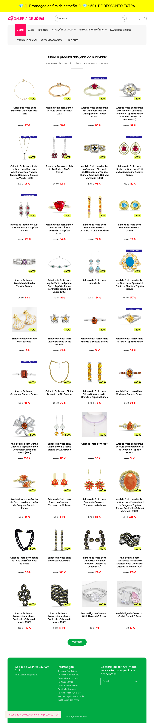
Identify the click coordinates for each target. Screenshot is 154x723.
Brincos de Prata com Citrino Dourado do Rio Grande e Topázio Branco (94, 394)
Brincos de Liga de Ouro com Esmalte (24, 340)
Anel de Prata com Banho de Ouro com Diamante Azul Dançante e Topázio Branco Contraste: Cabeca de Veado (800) (94, 172)
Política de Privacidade (68, 674)
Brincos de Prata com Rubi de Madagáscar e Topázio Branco (24, 227)
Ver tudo (77, 642)
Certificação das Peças (68, 700)
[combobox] (91, 18)
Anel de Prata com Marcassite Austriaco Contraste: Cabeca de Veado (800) (24, 618)
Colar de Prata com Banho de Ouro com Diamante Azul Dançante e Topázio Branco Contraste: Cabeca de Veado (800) (24, 172)
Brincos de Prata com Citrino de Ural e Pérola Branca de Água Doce (59, 446)
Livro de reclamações (68, 685)
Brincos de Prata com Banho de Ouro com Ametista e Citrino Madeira (94, 227)
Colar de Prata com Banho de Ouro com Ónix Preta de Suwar (24, 560)
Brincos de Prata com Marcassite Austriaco (59, 559)
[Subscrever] (135, 681)
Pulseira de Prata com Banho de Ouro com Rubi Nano (24, 110)
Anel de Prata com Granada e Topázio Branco (24, 393)
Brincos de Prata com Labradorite (94, 282)
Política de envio (65, 682)
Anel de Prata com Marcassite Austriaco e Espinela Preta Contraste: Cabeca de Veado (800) (130, 562)
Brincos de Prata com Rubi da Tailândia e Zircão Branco (59, 169)
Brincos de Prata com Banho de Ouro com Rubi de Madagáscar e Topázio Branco (129, 171)
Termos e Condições (67, 671)
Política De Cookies (66, 689)
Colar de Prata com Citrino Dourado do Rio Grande (59, 393)
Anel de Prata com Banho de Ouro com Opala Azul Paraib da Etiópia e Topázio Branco (130, 285)
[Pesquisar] (123, 18)
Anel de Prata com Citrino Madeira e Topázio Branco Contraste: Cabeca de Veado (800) (24, 448)
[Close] (57, 714)
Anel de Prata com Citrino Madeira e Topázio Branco (94, 340)
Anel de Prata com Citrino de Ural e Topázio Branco (129, 340)
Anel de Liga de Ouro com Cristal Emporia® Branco (94, 615)
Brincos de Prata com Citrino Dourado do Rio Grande (59, 341)
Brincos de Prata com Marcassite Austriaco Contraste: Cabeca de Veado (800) (94, 562)
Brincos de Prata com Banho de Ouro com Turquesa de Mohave (59, 502)
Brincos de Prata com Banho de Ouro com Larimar (129, 227)
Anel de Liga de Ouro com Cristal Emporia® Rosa (129, 615)
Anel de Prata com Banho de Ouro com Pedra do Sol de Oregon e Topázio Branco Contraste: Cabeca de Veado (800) (130, 505)
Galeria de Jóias (80, 716)
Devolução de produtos (68, 678)
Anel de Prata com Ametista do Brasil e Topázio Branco (24, 283)
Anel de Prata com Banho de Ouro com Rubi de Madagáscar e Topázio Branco (94, 112)
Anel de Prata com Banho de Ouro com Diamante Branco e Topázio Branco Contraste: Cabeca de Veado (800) (129, 113)
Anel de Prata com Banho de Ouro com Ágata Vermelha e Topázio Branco (59, 229)
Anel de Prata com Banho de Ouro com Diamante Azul (59, 110)
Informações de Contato (69, 693)
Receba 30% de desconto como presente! (31, 714)
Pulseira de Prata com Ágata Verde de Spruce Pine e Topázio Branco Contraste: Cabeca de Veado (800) (59, 286)
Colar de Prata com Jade (94, 443)
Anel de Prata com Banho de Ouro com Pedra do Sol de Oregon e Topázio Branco (129, 448)
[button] (63, 29)
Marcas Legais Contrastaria (71, 696)
